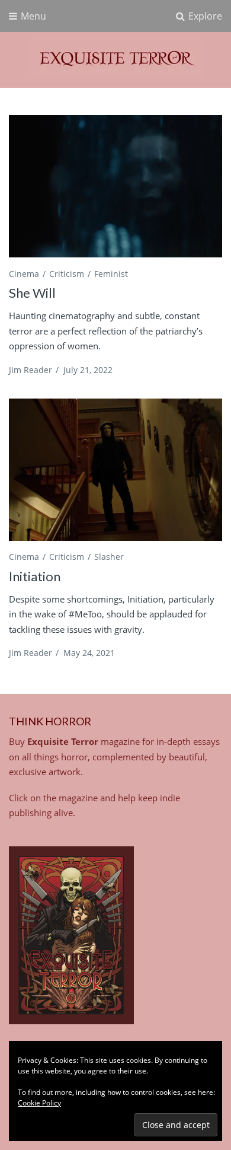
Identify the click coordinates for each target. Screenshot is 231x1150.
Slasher (109, 556)
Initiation (34, 576)
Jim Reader (30, 369)
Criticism (66, 273)
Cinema (24, 273)
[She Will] (115, 186)
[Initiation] (115, 470)
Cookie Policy (39, 1103)
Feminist (111, 273)
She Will (32, 293)
